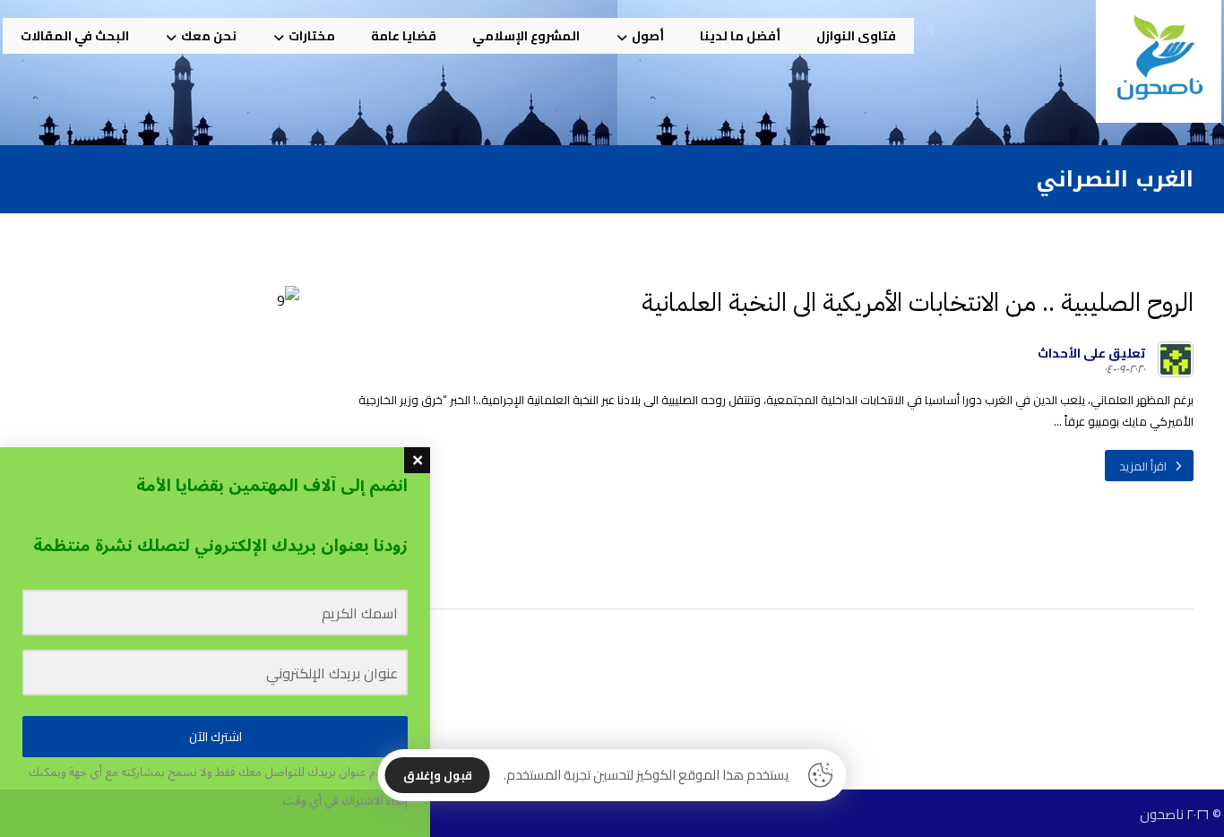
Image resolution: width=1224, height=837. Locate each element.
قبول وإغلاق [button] (437, 775)
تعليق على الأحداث (1091, 353)
